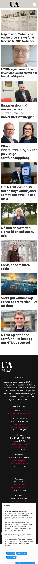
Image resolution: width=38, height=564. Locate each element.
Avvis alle (11, 553)
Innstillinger (11, 557)
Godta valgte (21, 553)
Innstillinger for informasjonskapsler (25, 562)
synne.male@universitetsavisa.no (19, 486)
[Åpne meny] (34, 4)
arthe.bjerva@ (20, 501)
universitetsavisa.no (19, 427)
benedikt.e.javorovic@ (19, 443)
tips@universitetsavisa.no (19, 413)
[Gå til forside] (19, 4)
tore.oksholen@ (19, 424)
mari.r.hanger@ (19, 460)
